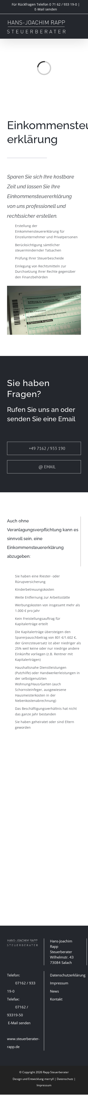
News (54, 991)
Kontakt (56, 999)
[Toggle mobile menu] (79, 21)
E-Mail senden (45, 9)
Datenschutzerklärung (67, 975)
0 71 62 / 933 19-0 (63, 4)
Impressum (59, 983)
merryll (49, 1079)
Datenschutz (65, 1079)
